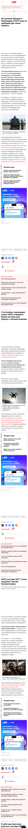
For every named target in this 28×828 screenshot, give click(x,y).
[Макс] (6, 258)
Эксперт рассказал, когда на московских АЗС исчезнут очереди (13, 288)
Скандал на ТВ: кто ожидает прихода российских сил (11, 810)
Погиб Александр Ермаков (8, 279)
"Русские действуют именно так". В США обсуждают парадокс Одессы (12, 795)
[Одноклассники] (16, 258)
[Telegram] (9, 258)
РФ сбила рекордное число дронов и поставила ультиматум (14, 562)
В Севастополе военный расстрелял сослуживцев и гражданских (11, 298)
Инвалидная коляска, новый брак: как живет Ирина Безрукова (13, 790)
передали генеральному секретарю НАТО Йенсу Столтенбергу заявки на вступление (14, 147)
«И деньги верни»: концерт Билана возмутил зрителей (13, 293)
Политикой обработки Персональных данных (10, 6)
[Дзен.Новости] (2, 258)
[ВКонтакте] (12, 258)
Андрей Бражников (6, 223)
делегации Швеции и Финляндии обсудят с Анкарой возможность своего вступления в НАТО (13, 159)
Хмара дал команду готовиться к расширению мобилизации (13, 551)
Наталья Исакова (6, 490)
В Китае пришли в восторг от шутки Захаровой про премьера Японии (13, 303)
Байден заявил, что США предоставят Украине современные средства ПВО (13, 685)
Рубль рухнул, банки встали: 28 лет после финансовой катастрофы (12, 283)
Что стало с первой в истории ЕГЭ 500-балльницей (11, 557)
